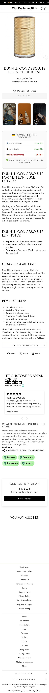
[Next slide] (44, 114)
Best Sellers (24, 624)
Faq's (24, 588)
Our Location (24, 673)
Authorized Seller (24, 571)
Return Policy (24, 608)
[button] (22, 418)
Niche (24, 641)
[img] (26, 382)
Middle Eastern (24, 657)
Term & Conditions (24, 600)
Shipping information (24, 345)
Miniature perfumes (24, 662)
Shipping (15, 81)
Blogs (24, 666)
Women (24, 633)
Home (24, 616)
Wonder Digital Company (26, 687)
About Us (24, 575)
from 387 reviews (13, 385)
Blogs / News (25, 592)
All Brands (24, 620)
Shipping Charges (24, 604)
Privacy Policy (24, 596)
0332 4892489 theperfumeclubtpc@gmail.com (24, 691)
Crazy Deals (24, 653)
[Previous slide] (5, 114)
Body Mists (24, 649)
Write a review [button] (24, 498)
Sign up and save (24, 679)
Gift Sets (24, 645)
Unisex (24, 637)
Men (24, 629)
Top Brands (24, 567)
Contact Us (24, 579)
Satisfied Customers (24, 583)
